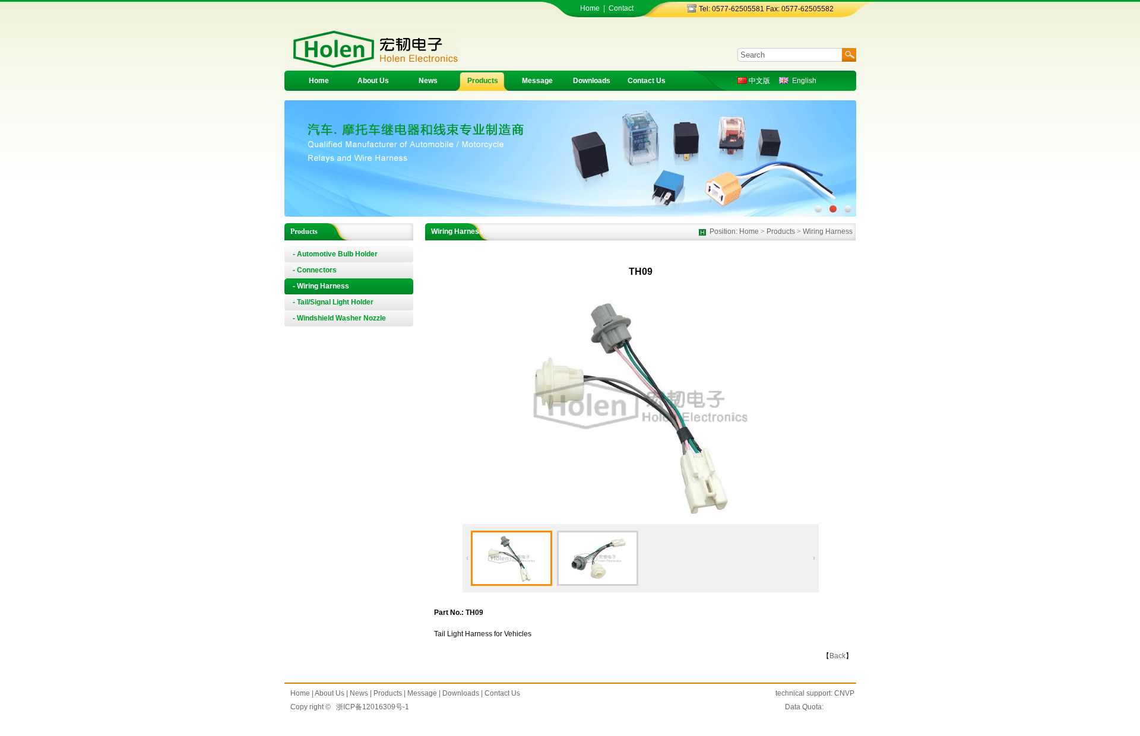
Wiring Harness (828, 231)
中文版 (758, 81)
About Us (373, 81)
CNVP (844, 693)
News (428, 81)
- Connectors (315, 270)
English (802, 81)
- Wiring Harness (321, 286)
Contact (621, 8)
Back (837, 656)
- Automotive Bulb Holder (335, 254)
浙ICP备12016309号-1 (372, 707)
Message (537, 81)
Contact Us (647, 81)
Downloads (591, 81)
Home (590, 8)
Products (482, 81)
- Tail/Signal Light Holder (333, 302)
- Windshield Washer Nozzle (339, 318)
